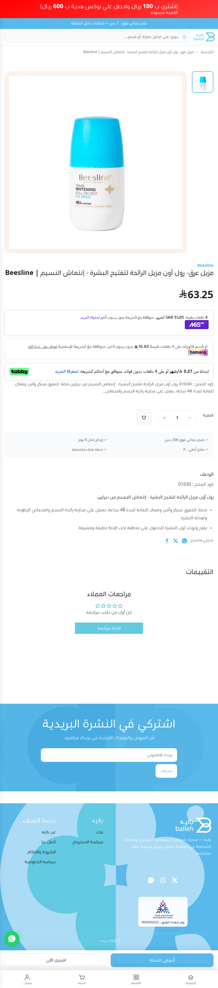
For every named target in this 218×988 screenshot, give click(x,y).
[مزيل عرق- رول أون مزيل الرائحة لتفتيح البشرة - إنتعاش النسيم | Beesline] (202, 82)
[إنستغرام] (163, 880)
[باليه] (204, 36)
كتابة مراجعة (109, 628)
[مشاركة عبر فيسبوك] (167, 541)
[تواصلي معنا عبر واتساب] (12, 938)
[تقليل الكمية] (189, 418)
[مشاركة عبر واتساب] (184, 541)
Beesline (205, 266)
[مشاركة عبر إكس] (176, 541)
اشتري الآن (56, 960)
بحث (99, 832)
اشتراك (166, 771)
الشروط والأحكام (42, 852)
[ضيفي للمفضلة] (144, 417)
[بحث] (184, 36)
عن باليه (49, 832)
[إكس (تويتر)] (174, 880)
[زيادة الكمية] (164, 418)
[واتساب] (151, 880)
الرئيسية (207, 52)
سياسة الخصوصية (40, 862)
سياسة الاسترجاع (88, 842)
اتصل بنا (48, 842)
